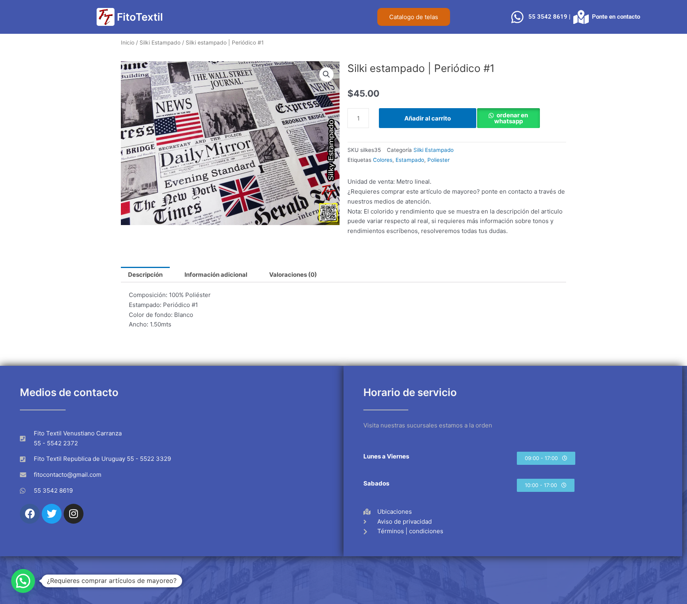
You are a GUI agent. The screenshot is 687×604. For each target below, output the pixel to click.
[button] (326, 74)
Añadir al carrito (427, 118)
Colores (382, 160)
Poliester (438, 160)
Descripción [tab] (145, 274)
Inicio (127, 42)
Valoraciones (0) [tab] (293, 274)
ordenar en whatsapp (511, 118)
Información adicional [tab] (215, 274)
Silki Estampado (160, 42)
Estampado (410, 160)
